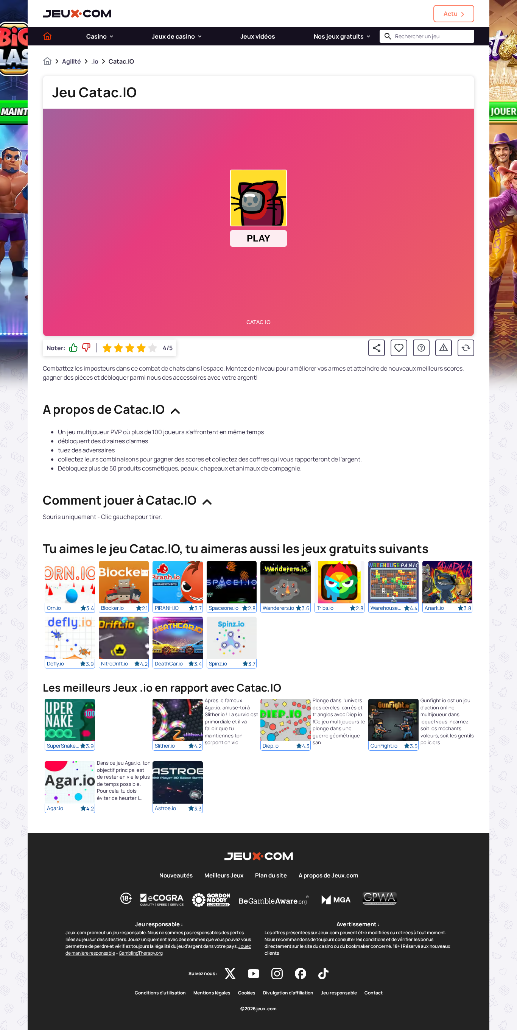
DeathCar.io (169, 663)
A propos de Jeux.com (328, 875)
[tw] (230, 973)
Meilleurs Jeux (223, 875)
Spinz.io (218, 663)
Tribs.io (325, 608)
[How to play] (421, 347)
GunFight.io (384, 746)
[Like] (73, 347)
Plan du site (271, 875)
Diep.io (271, 746)
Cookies (246, 993)
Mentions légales (211, 993)
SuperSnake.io (63, 746)
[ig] (277, 973)
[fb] (300, 973)
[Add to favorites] (398, 347)
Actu (451, 13)
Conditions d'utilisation (160, 993)
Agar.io (55, 808)
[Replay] (465, 347)
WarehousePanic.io (387, 608)
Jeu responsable (339, 993)
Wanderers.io (278, 608)
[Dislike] (86, 347)
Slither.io (165, 746)
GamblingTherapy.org (141, 953)
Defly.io (55, 663)
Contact (373, 993)
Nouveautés (176, 875)
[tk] (323, 973)
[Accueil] (47, 36)
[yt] (253, 973)
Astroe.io (165, 808)
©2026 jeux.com (258, 1009)
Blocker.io (112, 608)
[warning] (443, 348)
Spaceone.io (223, 608)
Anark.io (434, 608)
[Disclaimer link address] (162, 900)
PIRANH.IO (167, 608)
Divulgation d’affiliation (288, 993)
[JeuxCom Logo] (77, 14)
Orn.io (54, 608)
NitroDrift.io (114, 663)
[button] (111, 36)
